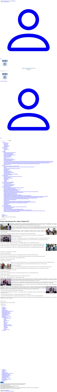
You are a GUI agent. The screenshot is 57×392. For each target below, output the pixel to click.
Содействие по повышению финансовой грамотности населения (14, 187)
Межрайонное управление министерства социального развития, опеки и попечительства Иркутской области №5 (21, 191)
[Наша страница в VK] (1, 389)
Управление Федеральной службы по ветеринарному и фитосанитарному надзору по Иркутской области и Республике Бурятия (23, 197)
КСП (4, 150)
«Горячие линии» (6, 200)
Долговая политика (7, 169)
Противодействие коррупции (6, 375)
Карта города (6, 143)
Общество (5, 181)
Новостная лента (4, 215)
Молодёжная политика (7, 177)
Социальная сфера (5, 175)
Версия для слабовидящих (5, 1)
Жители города (6, 145)
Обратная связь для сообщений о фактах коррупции (12, 211)
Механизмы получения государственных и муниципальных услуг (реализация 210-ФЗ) (17, 201)
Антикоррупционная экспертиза (9, 207)
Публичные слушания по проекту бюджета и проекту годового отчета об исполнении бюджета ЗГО (19, 166)
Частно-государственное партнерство (9, 154)
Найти (10, 140)
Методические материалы (8, 208)
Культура (5, 180)
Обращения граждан (5, 376)
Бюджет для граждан (7, 173)
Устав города (6, 144)
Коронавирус (6, 204)
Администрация (6, 149)
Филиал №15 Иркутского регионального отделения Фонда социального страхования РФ (17, 195)
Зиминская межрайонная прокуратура (9, 188)
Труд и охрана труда (7, 157)
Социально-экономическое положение (10, 152)
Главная (3, 214)
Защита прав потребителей (8, 160)
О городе (3, 369)
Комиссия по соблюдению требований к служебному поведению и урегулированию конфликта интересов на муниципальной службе (24, 210)
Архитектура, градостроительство (9, 184)
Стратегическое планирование (8, 153)
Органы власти (4, 147)
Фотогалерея (6, 146)
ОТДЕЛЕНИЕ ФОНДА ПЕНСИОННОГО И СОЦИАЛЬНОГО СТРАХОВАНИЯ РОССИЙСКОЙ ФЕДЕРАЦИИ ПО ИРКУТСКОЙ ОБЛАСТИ (26, 196)
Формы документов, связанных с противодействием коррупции (13, 209)
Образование (6, 178)
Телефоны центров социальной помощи (10, 199)
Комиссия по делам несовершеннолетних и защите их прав (13, 176)
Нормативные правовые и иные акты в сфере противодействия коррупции (15, 206)
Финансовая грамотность (8, 174)
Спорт (3, 216)
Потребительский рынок (7, 156)
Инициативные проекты (6, 377)
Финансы (3, 165)
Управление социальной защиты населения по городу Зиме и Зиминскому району (16, 198)
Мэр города (5, 148)
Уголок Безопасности (7, 205)
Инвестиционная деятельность (8, 158)
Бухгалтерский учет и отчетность (9, 172)
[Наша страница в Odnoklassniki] (0, 389)
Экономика (4, 151)
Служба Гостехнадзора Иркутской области (10, 193)
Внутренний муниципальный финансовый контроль (12, 168)
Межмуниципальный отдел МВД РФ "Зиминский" (11, 190)
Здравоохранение (6, 179)
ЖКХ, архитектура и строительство (7, 182)
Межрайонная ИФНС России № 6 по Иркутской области (12, 194)
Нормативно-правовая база (8, 171)
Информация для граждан (6, 186)
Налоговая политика (7, 170)
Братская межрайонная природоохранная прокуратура (12, 189)
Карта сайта (4, 380)
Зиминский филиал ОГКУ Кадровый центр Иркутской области (13, 192)
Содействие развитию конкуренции (9, 159)
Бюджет (5, 167)
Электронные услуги (7, 164)
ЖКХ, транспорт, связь (7, 183)
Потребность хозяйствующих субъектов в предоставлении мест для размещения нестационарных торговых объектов (22, 163)
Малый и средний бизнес (8, 155)
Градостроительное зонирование (9, 185)
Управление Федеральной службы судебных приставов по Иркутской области (16, 202)
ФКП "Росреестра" (7, 203)
